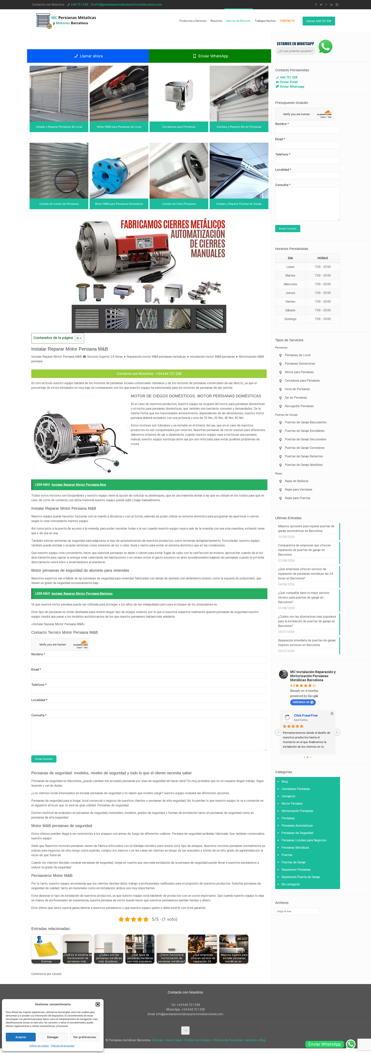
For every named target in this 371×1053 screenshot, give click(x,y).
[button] (98, 1004)
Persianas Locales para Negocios (304, 840)
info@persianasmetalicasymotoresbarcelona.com (128, 4)
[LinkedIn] (332, 4)
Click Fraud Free (306, 715)
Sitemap (157, 1040)
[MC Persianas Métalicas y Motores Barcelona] (66, 20)
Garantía (251, 1040)
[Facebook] (316, 4)
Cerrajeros (288, 796)
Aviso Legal (173, 1040)
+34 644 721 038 (168, 374)
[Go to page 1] (307, 757)
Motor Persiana (292, 803)
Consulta (39, 715)
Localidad (39, 700)
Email (36, 669)
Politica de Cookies (197, 1040)
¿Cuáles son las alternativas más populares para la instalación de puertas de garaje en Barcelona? (307, 621)
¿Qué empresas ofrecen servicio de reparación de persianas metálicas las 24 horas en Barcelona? (305, 573)
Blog (285, 781)
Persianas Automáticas (297, 825)
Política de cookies (39, 1046)
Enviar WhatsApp (212, 56)
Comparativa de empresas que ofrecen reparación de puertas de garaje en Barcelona (304, 549)
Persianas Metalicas (295, 847)
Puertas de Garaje (294, 862)
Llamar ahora (91, 56)
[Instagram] (337, 4)
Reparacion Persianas (296, 869)
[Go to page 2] (310, 757)
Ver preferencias (84, 1037)
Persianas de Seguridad (297, 833)
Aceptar (20, 1037)
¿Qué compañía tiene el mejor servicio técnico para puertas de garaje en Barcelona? (303, 597)
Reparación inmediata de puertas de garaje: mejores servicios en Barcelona (307, 643)
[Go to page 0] (304, 757)
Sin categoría (291, 884)
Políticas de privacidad (62, 1046)
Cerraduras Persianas (296, 789)
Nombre (38, 654)
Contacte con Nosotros (135, 374)
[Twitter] (321, 4)
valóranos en (301, 702)
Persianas (288, 818)
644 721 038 (79, 4)
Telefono (39, 685)
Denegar (53, 1037)
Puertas (287, 855)
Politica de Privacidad (228, 1040)
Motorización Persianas (297, 811)
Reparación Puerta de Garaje (301, 877)
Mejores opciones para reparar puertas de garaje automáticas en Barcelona (306, 528)
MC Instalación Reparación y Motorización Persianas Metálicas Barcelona (313, 676)
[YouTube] (326, 4)
